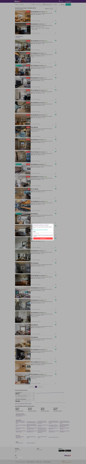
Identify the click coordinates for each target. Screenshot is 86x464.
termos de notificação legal (45, 235)
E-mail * (34, 231)
